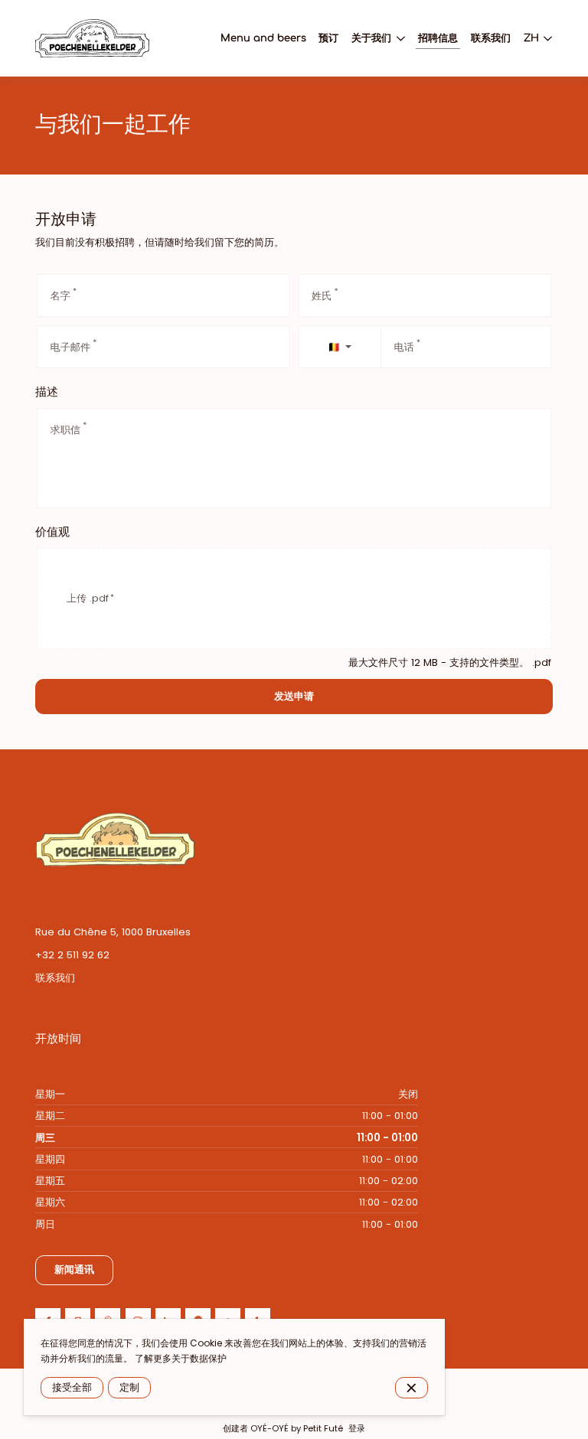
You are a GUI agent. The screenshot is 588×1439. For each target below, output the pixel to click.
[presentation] (294, 598)
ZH (531, 38)
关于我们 (371, 38)
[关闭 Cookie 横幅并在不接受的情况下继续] (411, 1388)
